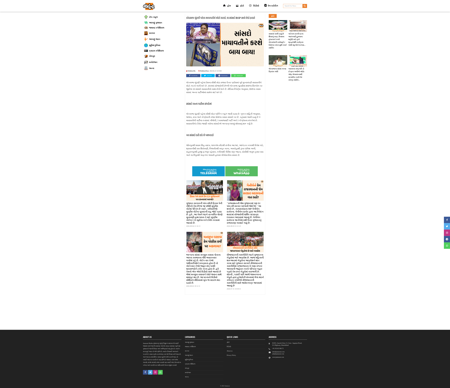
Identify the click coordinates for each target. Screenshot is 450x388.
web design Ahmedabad (237, 386)
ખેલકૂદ (187, 368)
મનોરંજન (188, 372)
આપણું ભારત (189, 355)
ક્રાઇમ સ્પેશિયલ (190, 364)
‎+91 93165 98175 (278, 348)
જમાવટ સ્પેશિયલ (190, 346)
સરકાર (187, 351)
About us (229, 351)
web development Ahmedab (257, 386)
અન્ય (187, 377)
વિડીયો (229, 346)
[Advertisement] (225, 313)
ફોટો (228, 342)
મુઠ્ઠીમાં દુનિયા (189, 359)
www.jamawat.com (278, 357)
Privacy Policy (231, 355)
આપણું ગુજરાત (189, 342)
